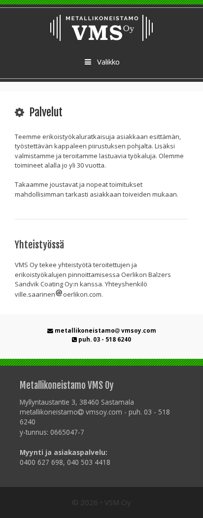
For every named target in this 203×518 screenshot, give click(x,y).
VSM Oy (117, 502)
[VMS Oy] (101, 27)
